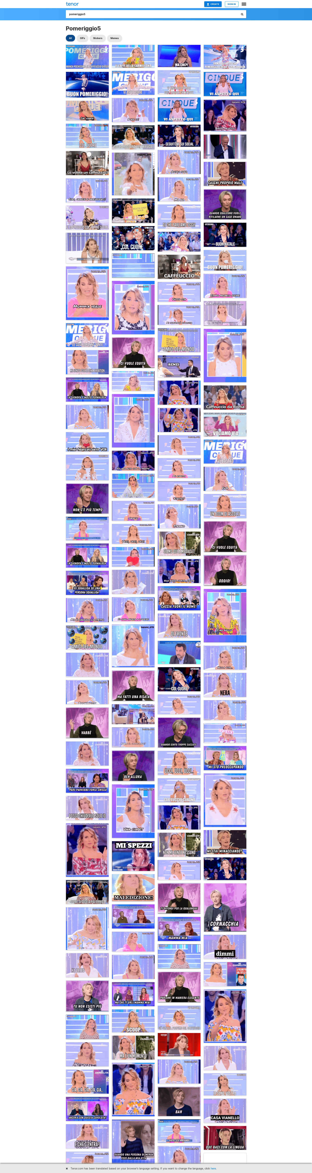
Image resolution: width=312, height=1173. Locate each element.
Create (214, 4)
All (70, 38)
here (213, 1168)
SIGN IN (232, 4)
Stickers (97, 38)
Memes (114, 38)
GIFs (82, 38)
